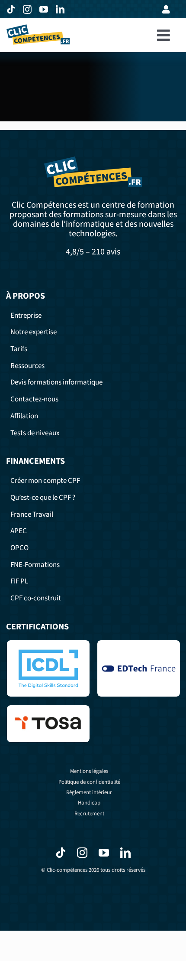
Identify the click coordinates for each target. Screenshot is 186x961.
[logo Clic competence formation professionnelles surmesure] (38, 28)
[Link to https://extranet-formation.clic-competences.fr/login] (166, 9)
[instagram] (29, 9)
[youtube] (45, 9)
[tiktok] (12, 9)
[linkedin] (62, 9)
